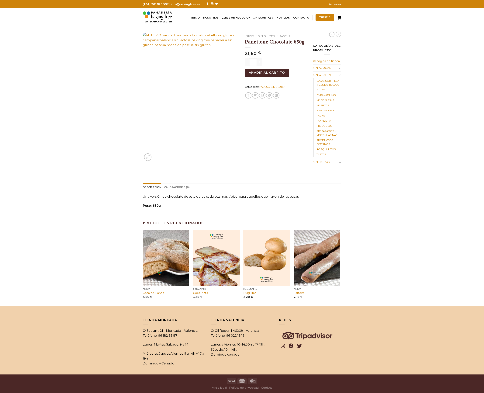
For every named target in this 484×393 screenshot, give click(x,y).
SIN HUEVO (321, 162)
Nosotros (211, 17)
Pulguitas (249, 293)
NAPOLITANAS (325, 110)
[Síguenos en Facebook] (207, 4)
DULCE (320, 90)
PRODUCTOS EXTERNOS (324, 142)
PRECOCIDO (324, 125)
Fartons (299, 293)
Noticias (283, 17)
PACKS (320, 115)
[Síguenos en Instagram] (212, 4)
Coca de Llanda (153, 293)
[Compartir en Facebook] (248, 95)
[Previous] (143, 267)
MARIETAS (322, 105)
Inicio (195, 17)
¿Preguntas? (263, 17)
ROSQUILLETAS (326, 149)
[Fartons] (317, 258)
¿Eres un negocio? (236, 17)
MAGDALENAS (325, 100)
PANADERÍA (323, 120)
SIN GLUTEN (266, 36)
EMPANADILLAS (326, 95)
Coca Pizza (200, 293)
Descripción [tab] (152, 187)
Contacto (301, 17)
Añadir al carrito (267, 73)
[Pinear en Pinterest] (269, 95)
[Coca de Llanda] (166, 258)
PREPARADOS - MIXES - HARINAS (326, 133)
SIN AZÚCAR (322, 68)
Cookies (266, 387)
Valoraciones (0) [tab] (177, 187)
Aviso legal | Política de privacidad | (236, 387)
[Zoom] (148, 157)
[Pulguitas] (266, 258)
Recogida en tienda (326, 61)
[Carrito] (339, 17)
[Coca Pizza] (216, 258)
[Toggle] (340, 68)
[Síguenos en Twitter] (216, 4)
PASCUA (285, 36)
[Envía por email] (262, 95)
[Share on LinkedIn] (276, 95)
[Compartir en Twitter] (255, 95)
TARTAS (321, 154)
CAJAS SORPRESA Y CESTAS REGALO (328, 82)
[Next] (340, 267)
